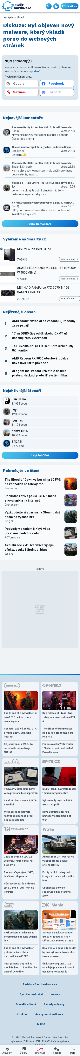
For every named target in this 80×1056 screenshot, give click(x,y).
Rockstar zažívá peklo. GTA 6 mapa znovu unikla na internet (30, 498)
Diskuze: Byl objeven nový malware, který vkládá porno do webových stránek (38, 35)
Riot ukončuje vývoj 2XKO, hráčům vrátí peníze (19, 874)
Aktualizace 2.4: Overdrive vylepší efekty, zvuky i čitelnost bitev (29, 547)
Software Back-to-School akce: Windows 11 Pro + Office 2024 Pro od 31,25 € (57, 936)
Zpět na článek (16, 17)
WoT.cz (9, 553)
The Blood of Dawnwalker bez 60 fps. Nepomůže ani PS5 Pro (57, 732)
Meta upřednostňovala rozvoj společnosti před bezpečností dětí (18, 815)
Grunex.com (12, 488)
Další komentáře (40, 223)
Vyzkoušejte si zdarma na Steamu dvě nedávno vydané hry (32, 515)
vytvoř (36, 71)
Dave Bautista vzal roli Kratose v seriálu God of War (56, 815)
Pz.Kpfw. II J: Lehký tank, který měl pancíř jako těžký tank (58, 876)
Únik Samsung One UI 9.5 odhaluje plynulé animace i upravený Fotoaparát (58, 967)
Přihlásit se (69, 6)
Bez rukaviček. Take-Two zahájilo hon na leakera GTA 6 (58, 717)
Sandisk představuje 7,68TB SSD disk (20, 802)
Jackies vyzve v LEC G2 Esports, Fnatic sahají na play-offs (18, 860)
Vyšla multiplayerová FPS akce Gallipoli (57, 802)
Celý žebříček (40, 455)
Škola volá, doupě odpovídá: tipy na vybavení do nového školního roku (59, 952)
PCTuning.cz (12, 537)
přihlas (63, 67)
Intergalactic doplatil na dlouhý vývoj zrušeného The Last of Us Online (20, 967)
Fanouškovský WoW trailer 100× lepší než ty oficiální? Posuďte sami (57, 748)
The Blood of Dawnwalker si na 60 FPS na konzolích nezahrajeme (33, 482)
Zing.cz (9, 521)
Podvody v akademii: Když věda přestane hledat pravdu (27, 531)
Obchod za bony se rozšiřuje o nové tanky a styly (56, 891)
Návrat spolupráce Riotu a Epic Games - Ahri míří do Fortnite (19, 887)
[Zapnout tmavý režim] (56, 6)
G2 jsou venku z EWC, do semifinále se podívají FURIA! (18, 748)
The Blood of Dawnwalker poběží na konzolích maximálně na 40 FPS (19, 952)
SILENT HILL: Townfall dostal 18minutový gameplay (59, 790)
